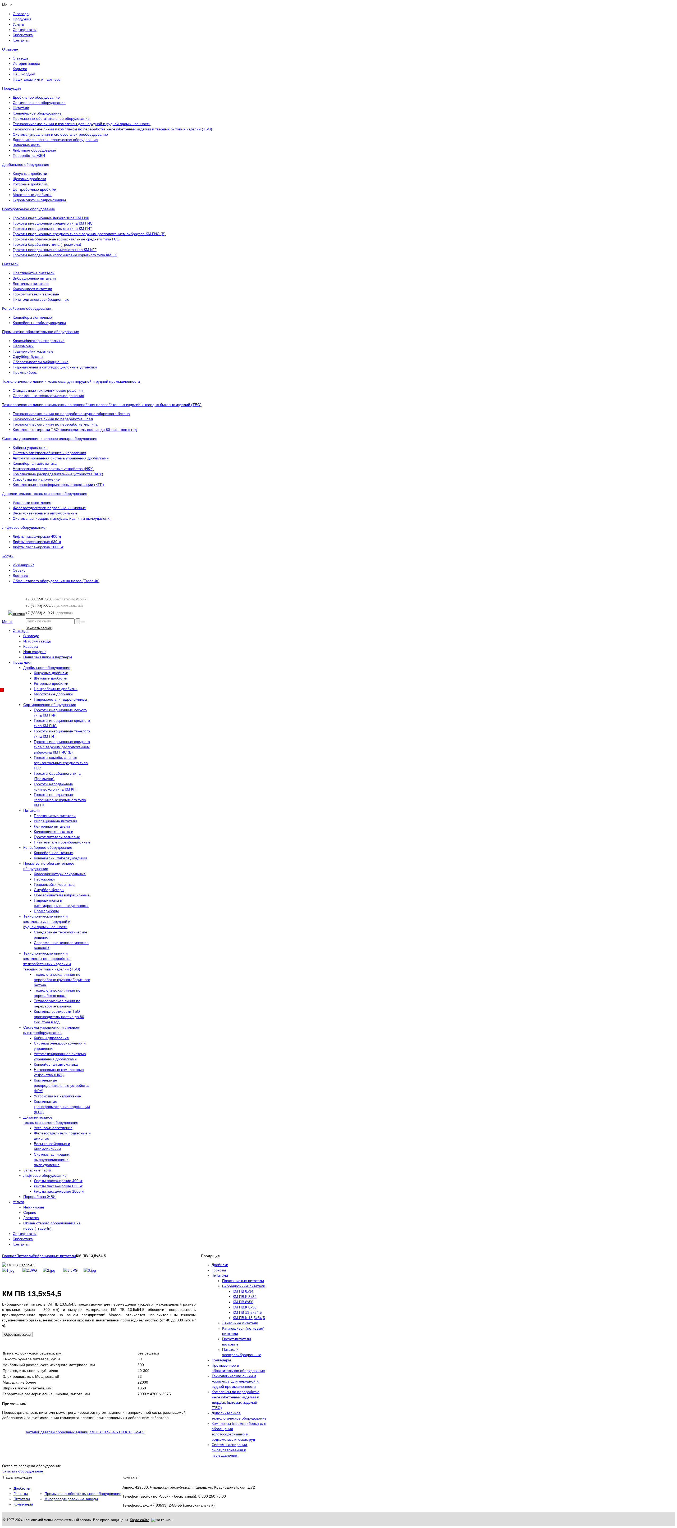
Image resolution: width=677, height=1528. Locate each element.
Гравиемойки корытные (33, 351)
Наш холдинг (24, 74)
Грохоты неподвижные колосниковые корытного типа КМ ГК (65, 255)
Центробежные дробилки (34, 189)
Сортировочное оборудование (39, 103)
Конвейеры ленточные (32, 317)
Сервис (19, 570)
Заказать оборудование (22, 1471)
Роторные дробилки (30, 184)
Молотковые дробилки (32, 195)
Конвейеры (23, 1504)
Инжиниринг (23, 565)
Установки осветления (32, 502)
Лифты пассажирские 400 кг (37, 536)
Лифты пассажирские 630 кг (37, 542)
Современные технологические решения (48, 396)
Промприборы (25, 372)
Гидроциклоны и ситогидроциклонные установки (55, 367)
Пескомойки (23, 346)
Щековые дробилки (29, 179)
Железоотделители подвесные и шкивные (49, 508)
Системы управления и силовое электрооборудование (60, 134)
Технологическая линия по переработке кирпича (55, 424)
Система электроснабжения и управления (49, 453)
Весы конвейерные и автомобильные (45, 513)
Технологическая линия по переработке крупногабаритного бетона (71, 414)
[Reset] (83, 622)
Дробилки (21, 1488)
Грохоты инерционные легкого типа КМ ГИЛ (51, 218)
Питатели (21, 108)
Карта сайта (139, 1520)
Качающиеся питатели (32, 289)
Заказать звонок (39, 628)
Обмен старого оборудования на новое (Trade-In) (56, 581)
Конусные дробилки (30, 173)
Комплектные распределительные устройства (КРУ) (58, 474)
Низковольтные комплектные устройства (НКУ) (53, 469)
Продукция (11, 88)
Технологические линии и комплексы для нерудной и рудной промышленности (81, 124)
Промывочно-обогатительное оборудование (51, 118)
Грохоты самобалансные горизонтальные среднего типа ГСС (66, 239)
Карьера (20, 69)
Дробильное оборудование (36, 97)
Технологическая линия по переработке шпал (53, 419)
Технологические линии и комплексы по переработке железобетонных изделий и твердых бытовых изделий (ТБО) (112, 129)
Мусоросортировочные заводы (71, 1499)
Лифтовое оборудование (34, 150)
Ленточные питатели (31, 283)
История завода (26, 63)
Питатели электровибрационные (41, 299)
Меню (7, 621)
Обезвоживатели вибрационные (40, 362)
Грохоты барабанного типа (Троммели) (47, 244)
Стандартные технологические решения (48, 390)
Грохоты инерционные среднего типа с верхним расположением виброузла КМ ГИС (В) (89, 234)
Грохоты (20, 1493)
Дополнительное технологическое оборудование (55, 140)
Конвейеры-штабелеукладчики (39, 323)
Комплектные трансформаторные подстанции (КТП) (58, 484)
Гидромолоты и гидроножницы (39, 200)
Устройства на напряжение (36, 479)
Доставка (20, 575)
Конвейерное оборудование (37, 113)
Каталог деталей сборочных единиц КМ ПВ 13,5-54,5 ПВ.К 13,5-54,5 (85, 1432)
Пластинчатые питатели (33, 273)
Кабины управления (30, 447)
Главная (9, 1256)
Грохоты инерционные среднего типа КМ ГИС (53, 223)
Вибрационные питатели (34, 278)
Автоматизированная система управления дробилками (61, 458)
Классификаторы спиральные (39, 341)
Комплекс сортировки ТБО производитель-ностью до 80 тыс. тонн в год (75, 429)
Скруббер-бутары (28, 356)
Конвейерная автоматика (35, 463)
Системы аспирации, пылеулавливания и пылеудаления (62, 518)
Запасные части (26, 145)
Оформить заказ (17, 1335)
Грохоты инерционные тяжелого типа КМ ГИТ (52, 228)
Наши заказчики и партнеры (37, 79)
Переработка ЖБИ (29, 155)
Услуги (7, 556)
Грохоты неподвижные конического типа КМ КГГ (55, 250)
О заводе (10, 49)
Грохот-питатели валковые (36, 294)
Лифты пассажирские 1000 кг (38, 547)
